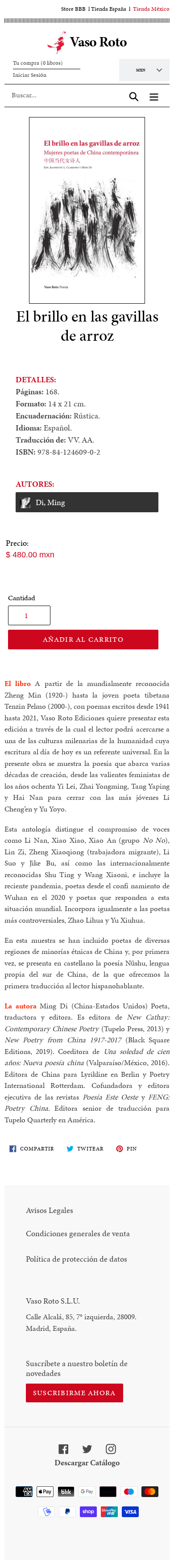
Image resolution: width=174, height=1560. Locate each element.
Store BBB (73, 9)
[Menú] (154, 95)
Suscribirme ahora (74, 1393)
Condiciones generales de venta (78, 1233)
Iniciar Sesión (29, 75)
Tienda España (108, 9)
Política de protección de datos (76, 1258)
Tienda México (151, 9)
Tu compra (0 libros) (38, 63)
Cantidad (21, 598)
